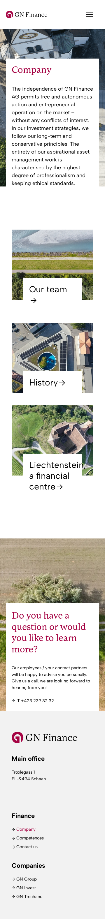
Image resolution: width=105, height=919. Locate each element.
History (43, 382)
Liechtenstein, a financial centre (57, 476)
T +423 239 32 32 (35, 700)
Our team (48, 289)
